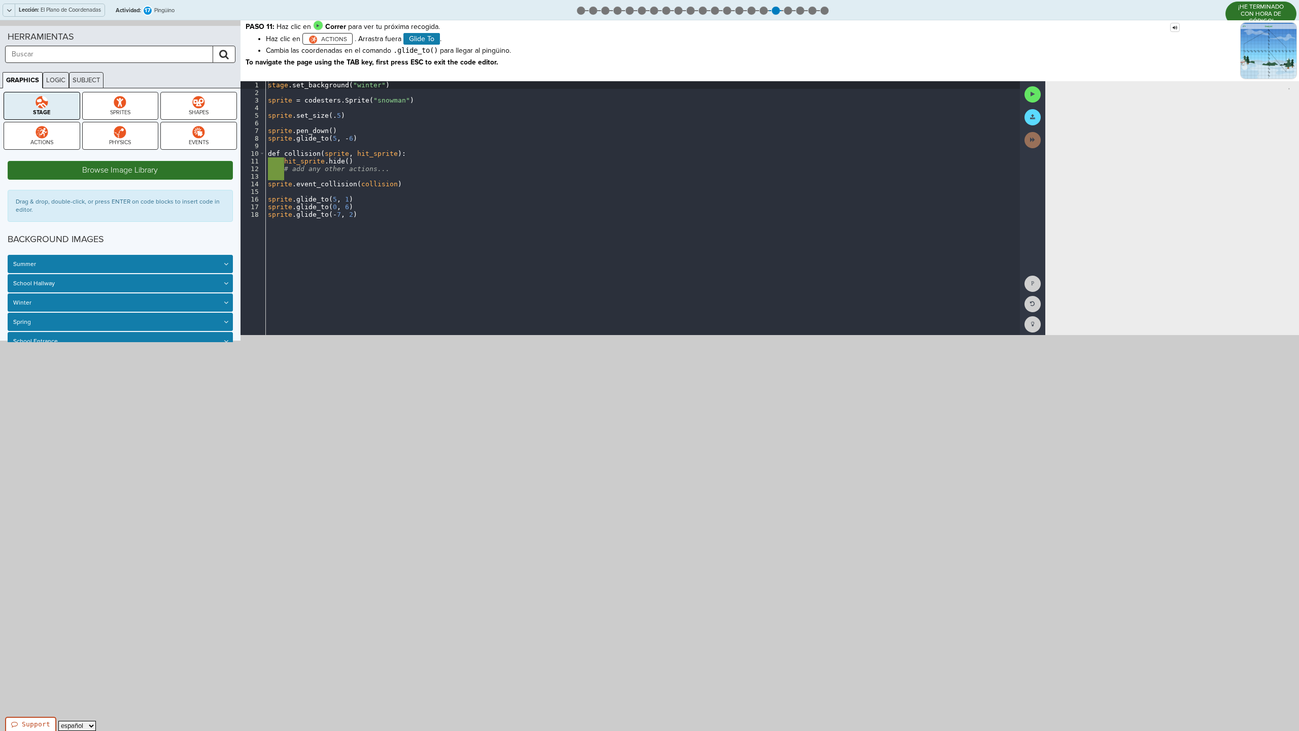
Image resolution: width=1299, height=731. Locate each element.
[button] (262, 153)
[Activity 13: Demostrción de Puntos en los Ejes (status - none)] (727, 10)
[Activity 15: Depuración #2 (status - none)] (751, 10)
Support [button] (36, 724)
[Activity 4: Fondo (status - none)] (617, 10)
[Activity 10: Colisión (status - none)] (690, 10)
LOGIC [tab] (55, 80)
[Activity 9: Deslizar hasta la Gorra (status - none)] (678, 10)
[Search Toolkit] (224, 54)
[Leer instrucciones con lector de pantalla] (1175, 27)
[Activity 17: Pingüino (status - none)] (775, 10)
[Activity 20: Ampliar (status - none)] (812, 10)
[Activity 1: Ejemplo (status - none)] (581, 10)
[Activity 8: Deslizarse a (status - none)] (666, 10)
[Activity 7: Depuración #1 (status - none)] (654, 10)
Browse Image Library (120, 170)
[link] (1032, 324)
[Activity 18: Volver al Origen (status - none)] (788, 10)
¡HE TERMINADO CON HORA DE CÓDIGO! (1261, 13)
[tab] (42, 106)
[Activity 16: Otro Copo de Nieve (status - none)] (763, 10)
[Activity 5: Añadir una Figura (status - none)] (629, 10)
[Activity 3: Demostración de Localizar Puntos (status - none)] (605, 10)
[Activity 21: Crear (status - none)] (824, 10)
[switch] (226, 264)
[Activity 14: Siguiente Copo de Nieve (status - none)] (739, 10)
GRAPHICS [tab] (22, 80)
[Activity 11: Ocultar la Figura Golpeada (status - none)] (702, 10)
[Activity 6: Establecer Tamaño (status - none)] (641, 10)
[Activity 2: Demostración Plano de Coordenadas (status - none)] (593, 10)
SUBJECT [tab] (86, 80)
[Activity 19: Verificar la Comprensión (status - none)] (800, 10)
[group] (253, 208)
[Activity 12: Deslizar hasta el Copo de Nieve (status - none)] (715, 10)
